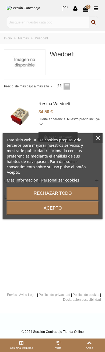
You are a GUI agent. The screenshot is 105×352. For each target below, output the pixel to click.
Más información (22, 180)
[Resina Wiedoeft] (19, 116)
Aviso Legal (27, 295)
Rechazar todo (53, 193)
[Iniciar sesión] (75, 8)
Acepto (53, 208)
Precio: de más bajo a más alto (27, 86)
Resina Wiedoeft (54, 103)
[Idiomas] (65, 8)
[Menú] (96, 8)
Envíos (12, 295)
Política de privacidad (54, 295)
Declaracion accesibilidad (82, 300)
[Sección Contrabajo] (31, 8)
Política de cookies (86, 295)
